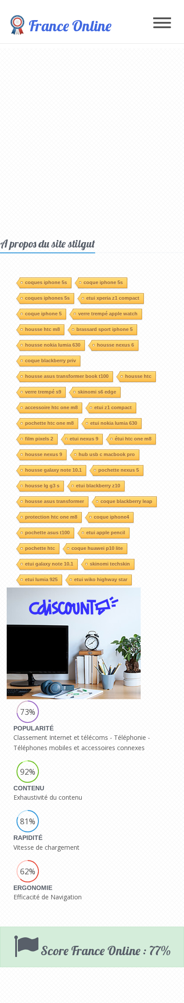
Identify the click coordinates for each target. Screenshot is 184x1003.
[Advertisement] (92, 140)
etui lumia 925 (41, 579)
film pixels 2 (39, 438)
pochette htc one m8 (49, 423)
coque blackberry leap (126, 501)
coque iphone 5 (43, 313)
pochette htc (40, 548)
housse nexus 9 (43, 454)
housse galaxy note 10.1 (53, 470)
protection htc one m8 (51, 517)
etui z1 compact (113, 407)
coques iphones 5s (47, 298)
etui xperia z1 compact (112, 298)
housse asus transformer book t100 (67, 376)
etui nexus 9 (84, 438)
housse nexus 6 (115, 345)
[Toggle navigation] (162, 23)
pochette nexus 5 (118, 470)
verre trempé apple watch (108, 313)
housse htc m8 (42, 329)
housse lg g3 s (42, 485)
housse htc (138, 376)
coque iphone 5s (103, 282)
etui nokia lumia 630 (113, 423)
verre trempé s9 (43, 391)
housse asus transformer (54, 501)
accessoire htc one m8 (51, 407)
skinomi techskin (110, 564)
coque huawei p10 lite (97, 548)
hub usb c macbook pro (107, 454)
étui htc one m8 (133, 438)
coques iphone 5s (46, 282)
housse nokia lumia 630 (52, 345)
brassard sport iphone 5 (104, 329)
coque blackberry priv (50, 360)
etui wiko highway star (100, 579)
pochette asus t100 (47, 532)
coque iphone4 (111, 517)
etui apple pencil (105, 532)
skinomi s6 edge (97, 391)
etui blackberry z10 (98, 485)
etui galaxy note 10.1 (49, 564)
